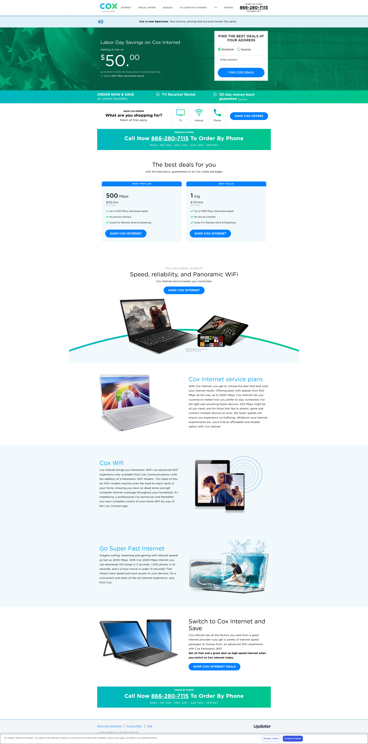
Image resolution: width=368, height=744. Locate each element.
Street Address (229, 60)
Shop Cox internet (126, 233)
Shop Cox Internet (184, 290)
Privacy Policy (134, 726)
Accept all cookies (292, 739)
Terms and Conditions (109, 726)
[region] (184, 739)
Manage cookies (271, 739)
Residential (228, 49)
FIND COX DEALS (241, 72)
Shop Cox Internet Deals (214, 666)
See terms (242, 99)
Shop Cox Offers (249, 116)
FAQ (149, 726)
